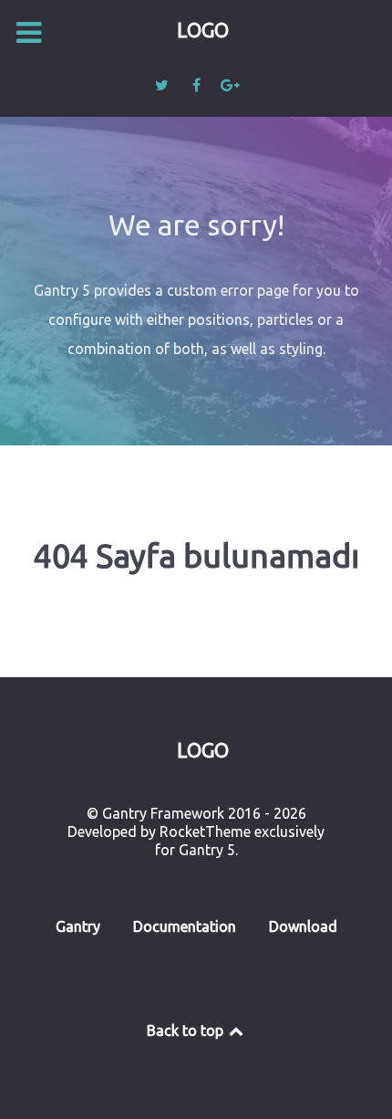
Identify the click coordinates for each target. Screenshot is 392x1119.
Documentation (184, 926)
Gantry (78, 926)
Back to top (187, 1030)
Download (303, 926)
